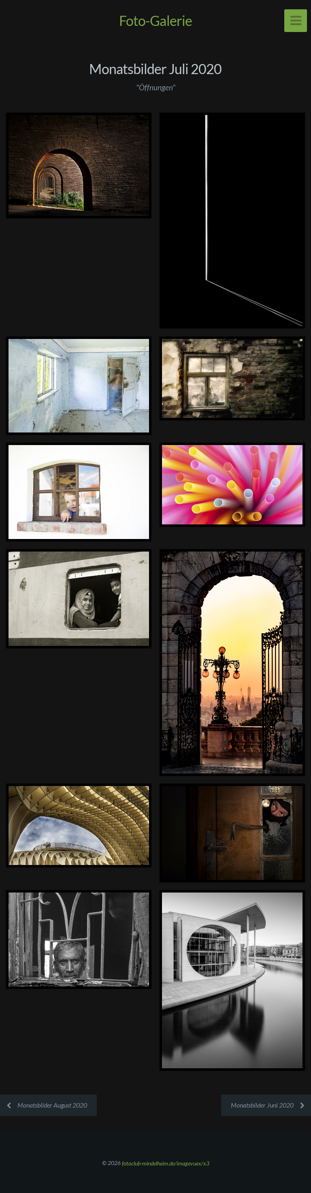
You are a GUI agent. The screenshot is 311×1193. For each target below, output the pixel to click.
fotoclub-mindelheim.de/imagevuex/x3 (165, 1162)
